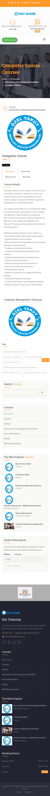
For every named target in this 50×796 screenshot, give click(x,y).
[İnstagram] (15, 3)
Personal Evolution (12, 434)
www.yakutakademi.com (15, 636)
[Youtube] (12, 3)
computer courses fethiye (12, 357)
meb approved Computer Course (35, 372)
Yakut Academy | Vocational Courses (28, 786)
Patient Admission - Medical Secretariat (22, 505)
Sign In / (27, 3)
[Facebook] (8, 3)
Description (9, 171)
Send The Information (13, 566)
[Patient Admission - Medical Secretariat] (10, 499)
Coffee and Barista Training (28, 485)
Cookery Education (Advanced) (29, 524)
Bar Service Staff (23, 464)
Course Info (25, 171)
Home (4, 79)
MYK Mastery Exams (12, 444)
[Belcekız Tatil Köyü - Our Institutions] (25, 592)
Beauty (7, 439)
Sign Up (37, 3)
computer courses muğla (33, 357)
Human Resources (24, 513)
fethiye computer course (11, 372)
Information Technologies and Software (22, 82)
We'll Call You (10, 40)
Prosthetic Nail (23, 474)
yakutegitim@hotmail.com (28, 633)
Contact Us (29, 792)
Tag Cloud (26, 177)
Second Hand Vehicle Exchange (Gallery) (30, 705)
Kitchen (7, 424)
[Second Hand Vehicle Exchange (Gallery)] (7, 708)
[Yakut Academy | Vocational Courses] (25, 14)
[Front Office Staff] (7, 720)
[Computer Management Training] (25, 321)
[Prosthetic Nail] (10, 477)
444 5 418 (9, 633)
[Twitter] (18, 3)
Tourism (7, 419)
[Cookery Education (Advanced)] (10, 526)
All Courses (14, 79)
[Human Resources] (10, 516)
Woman (18, 554)
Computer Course (12, 85)
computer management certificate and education (20, 367)
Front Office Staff (20, 717)
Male (8, 554)
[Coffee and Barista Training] (10, 488)
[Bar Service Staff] (10, 467)
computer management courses (14, 352)
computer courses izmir (11, 362)
